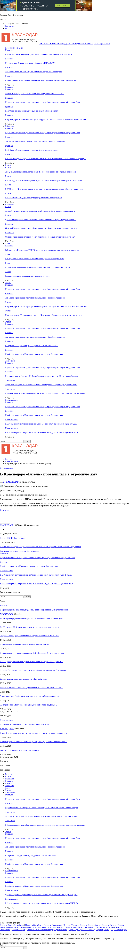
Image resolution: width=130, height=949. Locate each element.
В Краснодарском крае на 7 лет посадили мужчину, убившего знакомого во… (33, 742)
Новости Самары (85, 927)
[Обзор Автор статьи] (5, 523)
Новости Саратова (55, 927)
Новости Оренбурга (34, 925)
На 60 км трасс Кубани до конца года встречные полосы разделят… (29, 627)
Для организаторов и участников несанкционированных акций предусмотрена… (40, 219)
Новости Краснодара (14, 48)
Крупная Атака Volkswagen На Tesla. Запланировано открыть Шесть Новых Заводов (41, 376)
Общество (9, 126)
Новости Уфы (71, 927)
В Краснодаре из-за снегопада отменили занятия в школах (25, 644)
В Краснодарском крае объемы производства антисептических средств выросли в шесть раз (45, 393)
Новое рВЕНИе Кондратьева (12, 538)
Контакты (9, 26)
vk (6, 28)
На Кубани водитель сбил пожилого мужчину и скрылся (24, 724)
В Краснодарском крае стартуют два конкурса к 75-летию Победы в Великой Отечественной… (46, 119)
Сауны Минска (60, 930)
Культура (9, 87)
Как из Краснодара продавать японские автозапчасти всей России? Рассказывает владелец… (45, 159)
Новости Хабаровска (104, 927)
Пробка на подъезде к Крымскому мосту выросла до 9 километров (34, 354)
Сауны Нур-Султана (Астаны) (82, 930)
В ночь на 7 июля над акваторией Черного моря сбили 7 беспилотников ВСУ (38, 54)
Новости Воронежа (22, 927)
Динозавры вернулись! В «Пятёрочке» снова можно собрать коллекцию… (32, 618)
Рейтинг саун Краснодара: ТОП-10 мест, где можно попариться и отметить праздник (42, 250)
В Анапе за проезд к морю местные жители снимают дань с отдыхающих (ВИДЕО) (41, 432)
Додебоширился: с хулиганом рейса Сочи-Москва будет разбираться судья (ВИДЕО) (41, 424)
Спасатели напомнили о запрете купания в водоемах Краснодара (33, 72)
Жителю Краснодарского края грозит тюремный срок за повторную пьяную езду (40, 237)
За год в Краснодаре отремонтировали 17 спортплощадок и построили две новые (40, 172)
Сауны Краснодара (119, 930)
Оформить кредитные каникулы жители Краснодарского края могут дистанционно (41, 385)
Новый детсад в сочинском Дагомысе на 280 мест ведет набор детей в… (31, 662)
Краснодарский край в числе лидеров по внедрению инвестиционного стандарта (40, 80)
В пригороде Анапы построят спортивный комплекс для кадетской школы (37, 267)
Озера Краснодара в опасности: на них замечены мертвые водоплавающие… (33, 733)
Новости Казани (109, 925)
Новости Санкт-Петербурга (12, 925)
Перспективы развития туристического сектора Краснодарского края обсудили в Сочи (42, 102)
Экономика (10, 361)
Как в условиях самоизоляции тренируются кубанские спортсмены (34, 259)
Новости (9, 50)
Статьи (8, 282)
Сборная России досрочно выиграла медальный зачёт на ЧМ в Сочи (29, 636)
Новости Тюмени (71, 925)
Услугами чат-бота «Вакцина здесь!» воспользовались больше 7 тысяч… (31, 687)
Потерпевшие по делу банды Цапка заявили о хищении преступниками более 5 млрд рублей (40, 547)
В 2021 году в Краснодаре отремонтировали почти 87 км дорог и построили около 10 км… (44, 180)
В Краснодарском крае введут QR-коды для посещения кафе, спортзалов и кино (34, 610)
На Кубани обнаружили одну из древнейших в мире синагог (31, 111)
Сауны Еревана (102, 930)
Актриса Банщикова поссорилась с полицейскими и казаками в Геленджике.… (34, 670)
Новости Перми (18, 930)
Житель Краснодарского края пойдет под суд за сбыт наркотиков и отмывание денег (41, 228)
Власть (8, 165)
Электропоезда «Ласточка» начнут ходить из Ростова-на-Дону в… (29, 705)
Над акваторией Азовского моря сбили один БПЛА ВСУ (29, 63)
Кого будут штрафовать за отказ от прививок (19, 750)
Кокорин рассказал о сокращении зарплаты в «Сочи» (28, 276)
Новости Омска (39, 927)
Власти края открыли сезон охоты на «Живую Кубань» (24, 679)
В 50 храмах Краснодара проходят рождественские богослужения (33, 198)
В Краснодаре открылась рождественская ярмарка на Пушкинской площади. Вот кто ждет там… (47, 306)
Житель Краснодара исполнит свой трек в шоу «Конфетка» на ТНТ (34, 93)
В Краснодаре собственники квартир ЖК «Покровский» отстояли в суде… (32, 653)
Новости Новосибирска (90, 925)
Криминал (9, 204)
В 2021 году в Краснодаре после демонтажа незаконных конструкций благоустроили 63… (44, 189)
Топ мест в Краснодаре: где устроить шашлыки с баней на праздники (35, 141)
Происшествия (11, 400)
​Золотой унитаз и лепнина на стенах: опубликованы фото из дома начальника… (40, 211)
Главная (8, 774)
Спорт (8, 243)
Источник (4, 510)
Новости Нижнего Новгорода (40, 930)
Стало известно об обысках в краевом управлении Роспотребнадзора (30, 696)
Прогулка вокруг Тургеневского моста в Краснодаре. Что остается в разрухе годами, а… (43, 315)
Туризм (8, 322)
